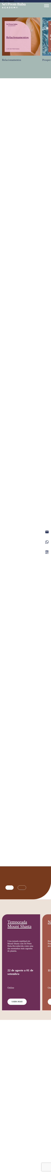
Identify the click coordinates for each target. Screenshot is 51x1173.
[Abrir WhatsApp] (7, 1166)
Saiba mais (17, 1002)
